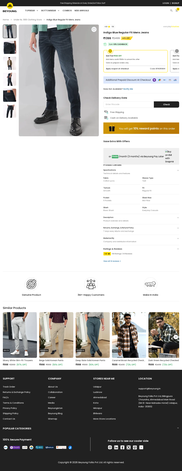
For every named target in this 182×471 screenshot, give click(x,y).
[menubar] (57, 10)
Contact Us (9, 418)
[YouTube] (141, 447)
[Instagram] (110, 447)
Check (166, 104)
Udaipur (97, 386)
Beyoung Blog (55, 413)
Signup (175, 3)
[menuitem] (67, 11)
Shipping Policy (10, 413)
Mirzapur (97, 408)
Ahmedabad (100, 397)
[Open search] (171, 10)
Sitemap (52, 418)
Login (166, 3)
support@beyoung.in (149, 388)
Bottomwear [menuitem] (48, 10)
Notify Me (128, 89)
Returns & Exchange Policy (16, 392)
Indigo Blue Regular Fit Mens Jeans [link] (63, 19)
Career (51, 397)
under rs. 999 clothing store (28, 19)
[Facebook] (122, 447)
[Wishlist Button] (94, 29)
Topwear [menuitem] (30, 10)
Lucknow (97, 392)
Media (51, 402)
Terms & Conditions (13, 402)
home (6, 19)
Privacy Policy (10, 408)
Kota (95, 402)
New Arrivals (82, 10)
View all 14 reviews (111, 261)
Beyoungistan (55, 408)
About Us (53, 386)
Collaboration (55, 392)
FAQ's (6, 397)
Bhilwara (97, 413)
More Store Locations (104, 418)
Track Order (9, 386)
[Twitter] (129, 447)
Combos (67, 10)
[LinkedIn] (116, 447)
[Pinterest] (135, 447)
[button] (109, 27)
